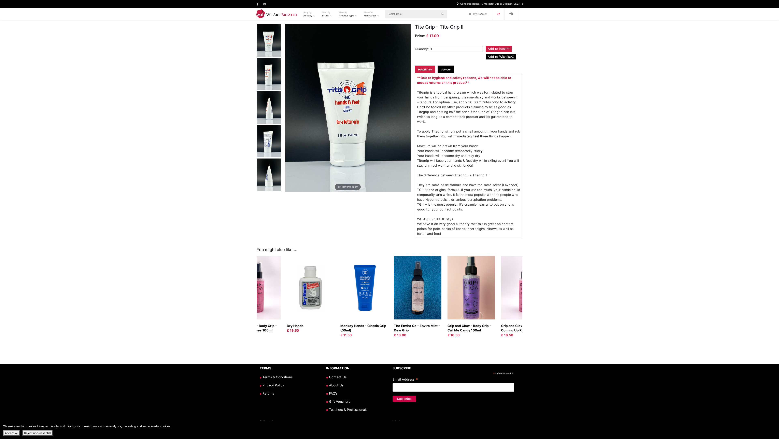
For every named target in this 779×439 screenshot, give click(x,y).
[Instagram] (264, 4)
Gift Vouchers (339, 401)
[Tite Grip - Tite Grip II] (269, 41)
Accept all (11, 433)
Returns (267, 393)
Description (425, 69)
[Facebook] (258, 4)
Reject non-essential (37, 433)
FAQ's (333, 393)
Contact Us (337, 377)
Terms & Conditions (277, 377)
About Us (335, 385)
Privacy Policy (272, 385)
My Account (480, 13)
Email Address (405, 380)
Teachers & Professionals (347, 410)
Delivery (446, 69)
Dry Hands (267, 326)
